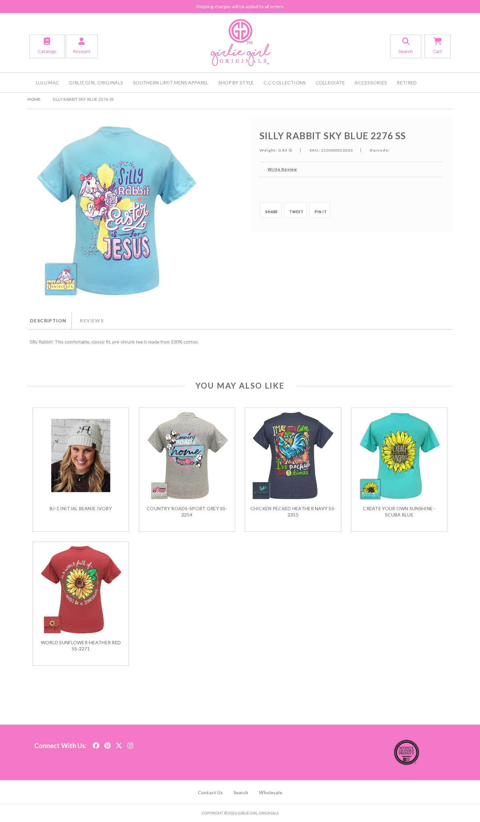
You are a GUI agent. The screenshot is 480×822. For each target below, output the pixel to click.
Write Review (282, 169)
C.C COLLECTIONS (285, 82)
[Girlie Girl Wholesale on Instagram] (130, 744)
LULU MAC (47, 82)
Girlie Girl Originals (96, 82)
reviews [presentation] (92, 320)
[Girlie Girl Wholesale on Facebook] (96, 744)
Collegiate (330, 82)
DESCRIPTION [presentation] (48, 320)
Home (34, 99)
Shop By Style (236, 82)
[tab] (50, 320)
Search (240, 792)
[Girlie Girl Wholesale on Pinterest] (107, 744)
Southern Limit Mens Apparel (171, 82)
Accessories (371, 82)
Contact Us (210, 792)
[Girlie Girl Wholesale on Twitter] (118, 744)
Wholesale (270, 792)
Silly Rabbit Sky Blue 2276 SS (83, 99)
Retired (407, 82)
